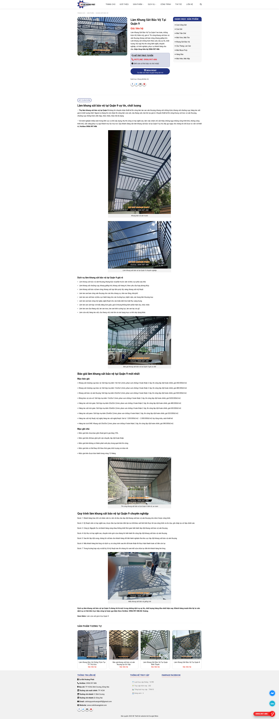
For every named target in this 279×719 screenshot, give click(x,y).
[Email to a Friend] (140, 84)
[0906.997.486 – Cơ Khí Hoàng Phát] (89, 4)
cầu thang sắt (105, 312)
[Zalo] (272, 703)
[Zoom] (80, 53)
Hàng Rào (179, 54)
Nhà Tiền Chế (181, 33)
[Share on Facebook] (132, 84)
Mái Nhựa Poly (181, 50)
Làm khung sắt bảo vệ (87, 282)
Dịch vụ (151, 4)
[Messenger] (272, 693)
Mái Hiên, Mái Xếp (183, 59)
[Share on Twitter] (136, 84)
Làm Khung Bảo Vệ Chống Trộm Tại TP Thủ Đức (92, 663)
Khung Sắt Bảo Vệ (102, 13)
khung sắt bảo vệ (180, 113)
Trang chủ (110, 4)
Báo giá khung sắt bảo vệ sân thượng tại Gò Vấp (124, 663)
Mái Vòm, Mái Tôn (183, 38)
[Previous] (77, 650)
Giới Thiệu (124, 4)
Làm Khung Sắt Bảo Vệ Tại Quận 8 (187, 662)
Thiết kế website (140, 716)
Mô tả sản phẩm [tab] (84, 100)
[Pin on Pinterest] (144, 84)
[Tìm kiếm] (201, 4)
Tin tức (178, 4)
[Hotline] (272, 713)
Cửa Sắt (179, 29)
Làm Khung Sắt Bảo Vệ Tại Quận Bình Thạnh (155, 663)
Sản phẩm (137, 4)
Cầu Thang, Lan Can (183, 46)
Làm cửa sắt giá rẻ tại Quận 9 (98, 616)
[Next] (201, 650)
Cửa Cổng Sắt (181, 25)
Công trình (166, 4)
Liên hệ (189, 4)
